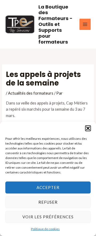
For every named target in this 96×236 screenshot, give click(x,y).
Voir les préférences (48, 216)
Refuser (48, 202)
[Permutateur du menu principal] (85, 24)
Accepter (48, 187)
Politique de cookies (45, 229)
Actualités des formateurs (30, 93)
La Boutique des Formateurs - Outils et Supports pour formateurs (55, 24)
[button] (88, 128)
